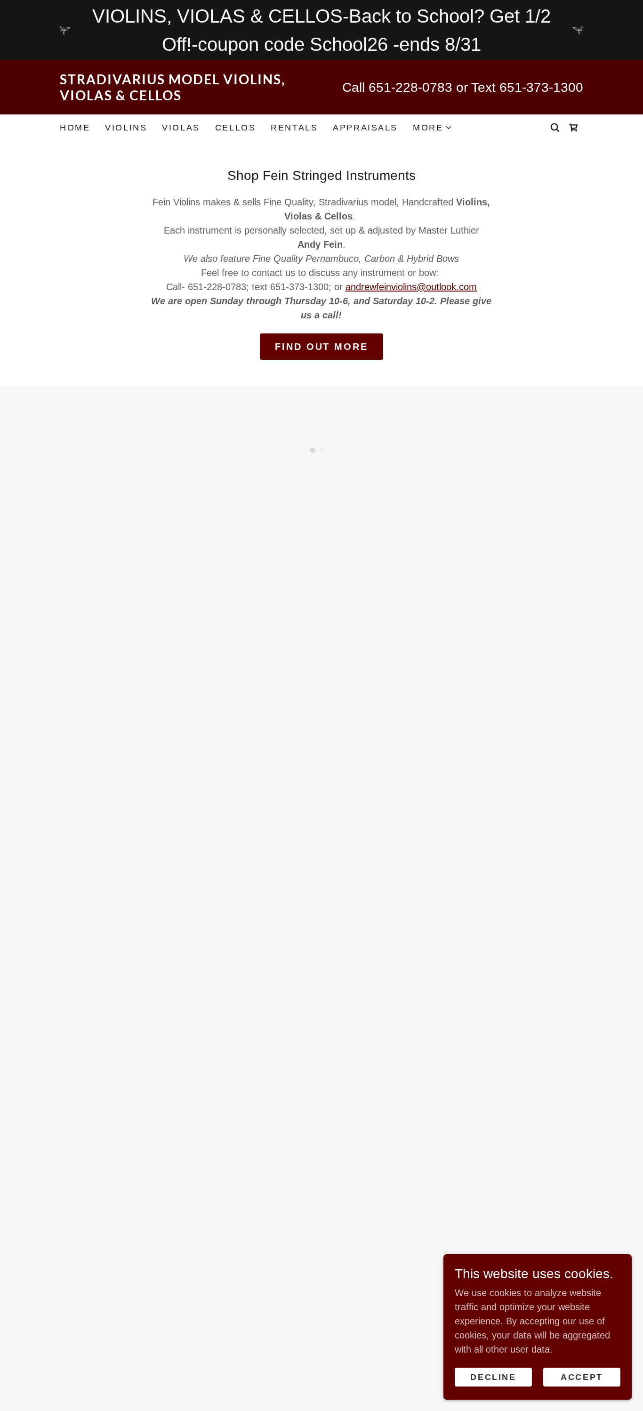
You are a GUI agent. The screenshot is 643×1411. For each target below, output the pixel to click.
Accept (582, 1377)
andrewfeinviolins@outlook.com (411, 287)
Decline (493, 1377)
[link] (191, 97)
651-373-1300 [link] (541, 87)
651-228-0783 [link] (410, 87)
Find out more (321, 346)
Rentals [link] (294, 127)
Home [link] (75, 127)
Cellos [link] (235, 127)
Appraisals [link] (365, 127)
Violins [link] (126, 127)
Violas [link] (181, 127)
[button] (432, 127)
